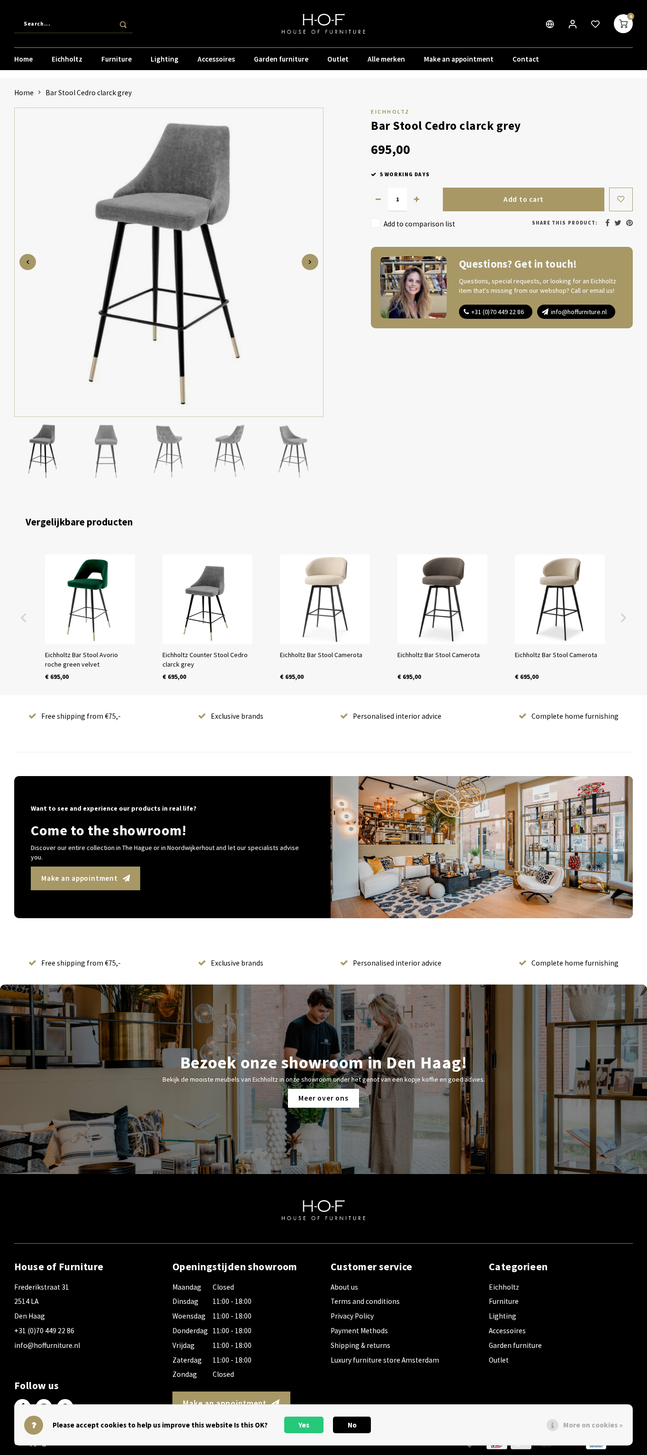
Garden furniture (281, 58)
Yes (303, 1424)
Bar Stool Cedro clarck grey (88, 92)
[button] (23, 618)
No (352, 1424)
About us (344, 1287)
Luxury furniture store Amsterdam (385, 1360)
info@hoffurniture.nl (579, 311)
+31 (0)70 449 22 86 (497, 311)
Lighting (165, 58)
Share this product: (564, 223)
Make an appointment (459, 58)
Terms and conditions (365, 1301)
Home (23, 58)
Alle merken (386, 58)
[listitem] (90, 617)
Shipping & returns (360, 1345)
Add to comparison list (419, 223)
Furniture (116, 58)
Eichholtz (67, 58)
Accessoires (216, 58)
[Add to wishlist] (621, 199)
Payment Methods (359, 1330)
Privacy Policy (352, 1315)
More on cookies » (593, 1424)
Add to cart (523, 199)
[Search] (123, 23)
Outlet (338, 58)
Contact (525, 58)
